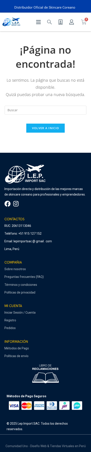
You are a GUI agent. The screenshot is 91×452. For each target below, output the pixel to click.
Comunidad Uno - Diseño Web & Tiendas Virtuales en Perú (46, 446)
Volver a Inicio (45, 128)
